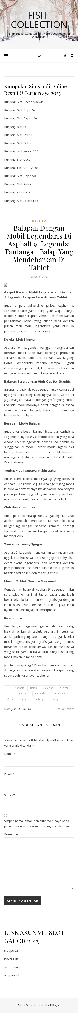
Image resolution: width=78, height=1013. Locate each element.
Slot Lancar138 (27, 200)
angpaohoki (12, 975)
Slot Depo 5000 (28, 176)
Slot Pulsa (24, 184)
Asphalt (19, 688)
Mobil (10, 699)
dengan (64, 688)
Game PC (39, 221)
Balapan (48, 688)
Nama (9, 754)
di (8, 693)
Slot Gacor (24, 159)
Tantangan (40, 699)
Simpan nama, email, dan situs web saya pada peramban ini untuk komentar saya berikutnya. (36, 823)
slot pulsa (11, 950)
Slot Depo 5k (26, 110)
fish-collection (21, 709)
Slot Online (24, 135)
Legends (40, 693)
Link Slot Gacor (27, 168)
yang (55, 699)
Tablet (23, 699)
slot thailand (12, 967)
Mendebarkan (60, 693)
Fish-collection (39, 19)
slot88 (21, 126)
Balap (33, 688)
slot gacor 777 (27, 151)
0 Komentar (66, 709)
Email (9, 774)
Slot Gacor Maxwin (30, 102)
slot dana (23, 192)
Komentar (11, 834)
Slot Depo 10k (27, 118)
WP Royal (53, 1005)
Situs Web (11, 795)
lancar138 (11, 959)
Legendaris (22, 693)
